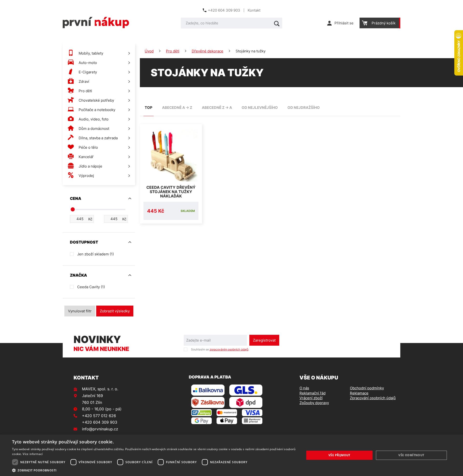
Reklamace (359, 393)
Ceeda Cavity (91, 287)
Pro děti (172, 51)
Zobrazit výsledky (115, 311)
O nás (304, 388)
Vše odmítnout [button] (411, 455)
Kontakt (254, 10)
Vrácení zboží (311, 398)
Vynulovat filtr (80, 311)
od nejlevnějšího (260, 107)
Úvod (149, 51)
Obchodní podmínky (367, 388)
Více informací (33, 454)
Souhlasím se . (220, 349)
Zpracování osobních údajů (373, 398)
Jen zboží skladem (95, 254)
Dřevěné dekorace (207, 51)
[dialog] (231, 455)
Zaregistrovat (264, 340)
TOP (148, 107)
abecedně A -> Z (177, 107)
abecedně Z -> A (217, 107)
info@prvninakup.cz (100, 429)
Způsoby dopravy (314, 402)
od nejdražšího (303, 107)
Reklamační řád (313, 393)
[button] (154, 470)
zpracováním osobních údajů (229, 349)
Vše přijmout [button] (339, 455)
